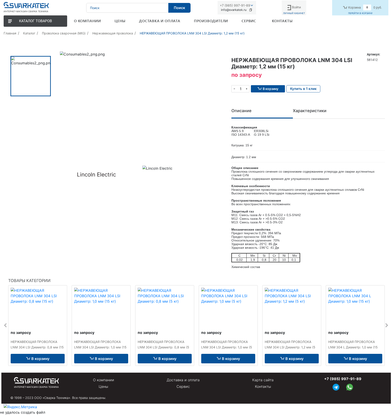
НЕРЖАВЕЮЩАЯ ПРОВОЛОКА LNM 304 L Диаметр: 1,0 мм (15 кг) (353, 347)
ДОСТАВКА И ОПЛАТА (159, 20)
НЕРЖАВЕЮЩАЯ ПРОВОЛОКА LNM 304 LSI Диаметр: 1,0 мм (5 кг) (226, 347)
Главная (10, 33)
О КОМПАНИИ (87, 20)
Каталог (29, 33)
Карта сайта (263, 380)
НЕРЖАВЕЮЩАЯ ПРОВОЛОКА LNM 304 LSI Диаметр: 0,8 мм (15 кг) (37, 347)
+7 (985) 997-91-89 (235, 5)
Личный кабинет (294, 13)
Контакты (263, 386)
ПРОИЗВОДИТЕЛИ (211, 20)
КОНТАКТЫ (282, 20)
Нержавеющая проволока (112, 33)
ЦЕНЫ (120, 20)
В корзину (40, 358)
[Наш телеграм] (336, 387)
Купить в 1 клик (303, 89)
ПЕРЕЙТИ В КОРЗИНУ (360, 13)
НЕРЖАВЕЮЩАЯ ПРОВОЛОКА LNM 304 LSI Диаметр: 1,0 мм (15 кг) (100, 347)
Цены (103, 386)
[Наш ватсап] (349, 387)
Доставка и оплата (183, 380)
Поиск (179, 7)
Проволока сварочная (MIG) (64, 33)
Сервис (183, 386)
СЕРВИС (249, 20)
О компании (103, 380)
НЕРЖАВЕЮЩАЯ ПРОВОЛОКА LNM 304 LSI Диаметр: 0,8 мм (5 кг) (163, 347)
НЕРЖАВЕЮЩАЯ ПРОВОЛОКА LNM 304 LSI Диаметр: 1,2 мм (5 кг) (290, 347)
